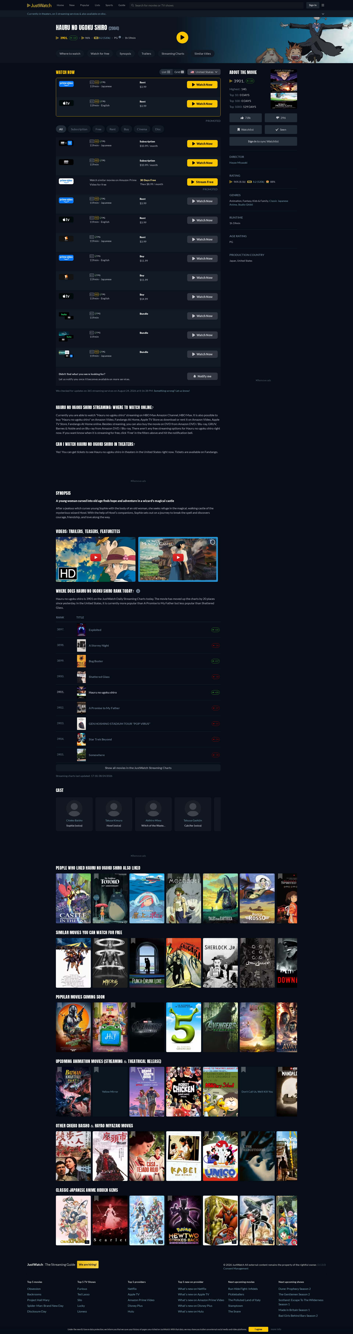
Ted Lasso (83, 1294)
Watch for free (100, 53)
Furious (82, 1288)
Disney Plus (135, 1305)
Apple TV (134, 1294)
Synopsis (125, 53)
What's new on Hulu (191, 1311)
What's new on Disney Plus (195, 1305)
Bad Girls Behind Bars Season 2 (298, 1315)
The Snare (234, 1311)
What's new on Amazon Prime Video (201, 1300)
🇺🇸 (201, 72)
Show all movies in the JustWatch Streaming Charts (138, 767)
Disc (158, 129)
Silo (79, 1300)
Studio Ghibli (245, 204)
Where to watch (70, 53)
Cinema (142, 129)
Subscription (79, 129)
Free (98, 129)
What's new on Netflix (192, 1288)
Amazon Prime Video (141, 1300)
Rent (113, 129)
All (61, 129)
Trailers (146, 53)
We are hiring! (88, 1264)
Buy (126, 129)
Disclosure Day (36, 1311)
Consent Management (235, 1268)
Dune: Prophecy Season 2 (295, 1288)
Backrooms (34, 1294)
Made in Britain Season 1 (294, 1310)
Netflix (132, 1288)
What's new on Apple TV (193, 1294)
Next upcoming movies (241, 1281)
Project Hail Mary (38, 1300)
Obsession (34, 1288)
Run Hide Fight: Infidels (243, 1288)
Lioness (82, 1311)
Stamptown (235, 1305)
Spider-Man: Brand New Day (45, 1305)
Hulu (131, 1311)
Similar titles (203, 53)
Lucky (81, 1305)
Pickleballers (236, 1294)
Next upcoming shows (291, 1281)
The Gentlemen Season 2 (294, 1294)
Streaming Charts (173, 53)
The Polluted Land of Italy (244, 1300)
